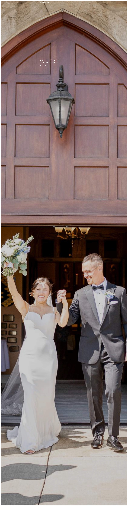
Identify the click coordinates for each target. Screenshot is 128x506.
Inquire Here (86, 2)
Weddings (69, 2)
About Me (64, 2)
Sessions (74, 2)
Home (59, 2)
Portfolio (80, 2)
